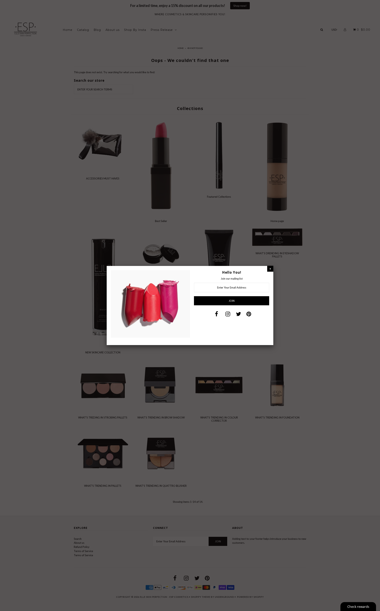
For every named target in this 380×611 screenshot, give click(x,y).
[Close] (270, 269)
